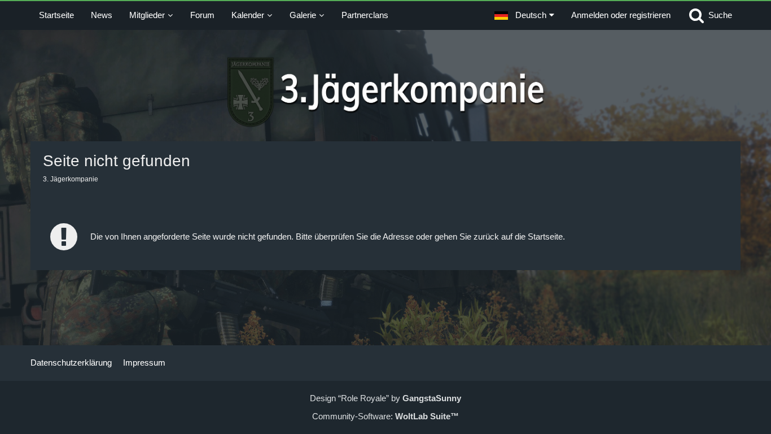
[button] (524, 15)
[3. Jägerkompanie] (386, 92)
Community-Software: (385, 416)
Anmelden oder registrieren (621, 15)
